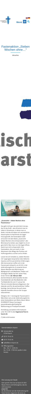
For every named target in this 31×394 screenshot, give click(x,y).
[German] (29, 18)
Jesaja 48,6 (5, 389)
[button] (24, 21)
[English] (27, 18)
